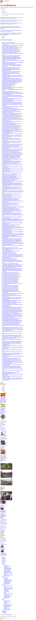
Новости (3, 557)
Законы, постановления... (8, 595)
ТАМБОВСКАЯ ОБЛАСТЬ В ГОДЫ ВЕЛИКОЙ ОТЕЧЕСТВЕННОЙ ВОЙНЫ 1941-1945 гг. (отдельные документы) (11, 291)
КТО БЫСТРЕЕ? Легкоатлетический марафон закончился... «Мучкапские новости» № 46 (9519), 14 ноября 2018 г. (11, 79)
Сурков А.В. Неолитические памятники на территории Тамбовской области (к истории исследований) (11, 324)
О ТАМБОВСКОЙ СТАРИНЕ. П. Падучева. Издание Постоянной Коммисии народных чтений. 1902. (13, 63)
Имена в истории (7, 591)
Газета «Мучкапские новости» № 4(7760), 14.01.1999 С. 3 (11, 144)
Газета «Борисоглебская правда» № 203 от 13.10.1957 (10, 160)
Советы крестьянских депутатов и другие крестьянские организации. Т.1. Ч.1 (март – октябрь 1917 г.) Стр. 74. (11, 118)
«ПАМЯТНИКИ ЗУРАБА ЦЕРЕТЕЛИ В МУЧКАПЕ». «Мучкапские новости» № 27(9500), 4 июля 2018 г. (11, 209)
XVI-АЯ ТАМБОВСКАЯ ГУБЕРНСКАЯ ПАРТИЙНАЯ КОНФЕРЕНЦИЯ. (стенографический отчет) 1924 (11, 156)
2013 (3, 390)
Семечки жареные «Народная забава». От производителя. (3, 554)
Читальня (3, 584)
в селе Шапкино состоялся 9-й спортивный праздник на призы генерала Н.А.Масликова (3, 409)
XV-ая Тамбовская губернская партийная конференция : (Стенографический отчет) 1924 (11, 225)
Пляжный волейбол (7, 605)
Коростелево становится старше (7, 42)
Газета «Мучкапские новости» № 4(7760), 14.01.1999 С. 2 (11, 150)
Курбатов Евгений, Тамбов (6, 88)
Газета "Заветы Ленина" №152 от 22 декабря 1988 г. (10, 226)
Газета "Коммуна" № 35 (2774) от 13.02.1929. (9, 146)
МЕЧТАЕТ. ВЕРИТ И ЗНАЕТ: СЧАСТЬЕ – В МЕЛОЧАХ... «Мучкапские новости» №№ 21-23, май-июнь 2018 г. (12, 239)
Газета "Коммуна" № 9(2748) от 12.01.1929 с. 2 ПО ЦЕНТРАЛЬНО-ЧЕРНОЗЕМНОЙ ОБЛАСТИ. (10, 199)
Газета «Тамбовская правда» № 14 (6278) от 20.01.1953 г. (11, 129)
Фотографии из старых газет (2, 548)
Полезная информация (4, 611)
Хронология (6, 578)
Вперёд (3, 37)
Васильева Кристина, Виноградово (8, 85)
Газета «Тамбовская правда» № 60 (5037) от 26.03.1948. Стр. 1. (12, 349)
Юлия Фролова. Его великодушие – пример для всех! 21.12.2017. (12, 369)
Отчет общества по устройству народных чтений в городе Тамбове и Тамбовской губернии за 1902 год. (11, 68)
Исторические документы (8, 588)
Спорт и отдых (3, 599)
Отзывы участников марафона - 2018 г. (8, 83)
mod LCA (6, 392)
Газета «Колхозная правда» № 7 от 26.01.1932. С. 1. (10, 202)
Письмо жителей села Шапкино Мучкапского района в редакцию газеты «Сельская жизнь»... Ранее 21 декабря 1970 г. (12, 308)
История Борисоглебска (8, 580)
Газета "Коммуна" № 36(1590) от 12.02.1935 (9, 285)
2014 (3, 389)
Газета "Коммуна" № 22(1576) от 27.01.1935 (9, 289)
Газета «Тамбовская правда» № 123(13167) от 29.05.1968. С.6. (12, 331)
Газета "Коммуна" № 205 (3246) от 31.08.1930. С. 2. (10, 125)
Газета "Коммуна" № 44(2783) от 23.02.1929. (9, 108)
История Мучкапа (7, 582)
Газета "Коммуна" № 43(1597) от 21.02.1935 (9, 280)
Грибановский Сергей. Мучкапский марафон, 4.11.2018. (11, 81)
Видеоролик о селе (3, 511)
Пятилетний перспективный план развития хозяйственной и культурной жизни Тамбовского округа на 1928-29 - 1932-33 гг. (12, 261)
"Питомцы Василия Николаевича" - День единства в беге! (11, 92)
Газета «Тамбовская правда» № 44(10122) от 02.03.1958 (11, 322)
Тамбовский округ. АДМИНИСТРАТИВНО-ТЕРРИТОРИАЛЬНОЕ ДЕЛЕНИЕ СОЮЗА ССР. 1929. (11, 177)
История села (6, 577)
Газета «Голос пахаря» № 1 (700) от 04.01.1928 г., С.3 (10, 359)
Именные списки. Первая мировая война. (8, 575)
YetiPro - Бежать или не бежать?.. (7, 84)
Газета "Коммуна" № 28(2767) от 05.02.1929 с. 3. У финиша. (11, 242)
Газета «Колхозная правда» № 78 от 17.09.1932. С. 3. (10, 186)
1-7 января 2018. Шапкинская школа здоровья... (9, 358)
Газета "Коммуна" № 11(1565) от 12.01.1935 (9, 288)
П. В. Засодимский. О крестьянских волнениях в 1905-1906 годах (10, 30)
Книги (5, 592)
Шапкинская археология (8, 579)
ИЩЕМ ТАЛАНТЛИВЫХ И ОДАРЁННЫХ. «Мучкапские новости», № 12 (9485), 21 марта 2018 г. (11, 303)
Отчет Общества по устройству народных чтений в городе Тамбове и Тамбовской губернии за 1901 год (11, 319)
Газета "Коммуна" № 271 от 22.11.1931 (8, 252)
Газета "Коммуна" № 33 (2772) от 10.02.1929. (9, 157)
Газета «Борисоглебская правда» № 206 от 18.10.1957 (10, 314)
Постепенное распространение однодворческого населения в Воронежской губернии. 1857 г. (10, 27)
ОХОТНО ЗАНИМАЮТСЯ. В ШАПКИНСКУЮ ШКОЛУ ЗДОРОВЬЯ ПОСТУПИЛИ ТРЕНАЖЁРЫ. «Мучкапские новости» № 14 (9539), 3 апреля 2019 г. (11, 58)
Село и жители (3, 563)
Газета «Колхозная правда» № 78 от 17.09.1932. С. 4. (10, 175)
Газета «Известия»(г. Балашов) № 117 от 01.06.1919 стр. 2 (9, 20)
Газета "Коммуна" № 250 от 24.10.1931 (8, 259)
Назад (3, 36)
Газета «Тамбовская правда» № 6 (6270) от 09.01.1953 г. (11, 135)
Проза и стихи (6, 594)
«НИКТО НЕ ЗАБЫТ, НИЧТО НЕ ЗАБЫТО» (8, 568)
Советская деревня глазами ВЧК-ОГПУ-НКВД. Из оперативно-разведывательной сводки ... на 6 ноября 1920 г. (12, 312)
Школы (5, 573)
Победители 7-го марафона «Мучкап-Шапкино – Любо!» (11, 80)
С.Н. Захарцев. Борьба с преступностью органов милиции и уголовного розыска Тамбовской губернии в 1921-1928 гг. (12, 310)
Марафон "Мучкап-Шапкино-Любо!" (7, 609)
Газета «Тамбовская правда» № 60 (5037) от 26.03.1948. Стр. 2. (12, 351)
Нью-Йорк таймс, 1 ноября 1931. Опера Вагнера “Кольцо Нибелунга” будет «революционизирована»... (11, 52)
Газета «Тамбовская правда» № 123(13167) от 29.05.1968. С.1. (12, 333)
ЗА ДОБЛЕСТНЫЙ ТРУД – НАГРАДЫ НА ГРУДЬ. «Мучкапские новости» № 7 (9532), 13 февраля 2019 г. (12, 46)
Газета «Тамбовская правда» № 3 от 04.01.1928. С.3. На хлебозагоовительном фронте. (11, 251)
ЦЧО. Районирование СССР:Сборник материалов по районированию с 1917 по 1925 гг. (10, 179)
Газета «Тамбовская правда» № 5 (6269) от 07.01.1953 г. (11, 141)
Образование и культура (8, 571)
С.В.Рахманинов (6, 597)
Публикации (4, 11)
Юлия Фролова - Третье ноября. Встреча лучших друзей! (11, 75)
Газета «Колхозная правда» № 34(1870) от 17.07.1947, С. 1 (11, 327)
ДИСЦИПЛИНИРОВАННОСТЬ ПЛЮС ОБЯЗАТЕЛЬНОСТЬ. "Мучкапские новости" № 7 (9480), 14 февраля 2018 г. (12, 321)
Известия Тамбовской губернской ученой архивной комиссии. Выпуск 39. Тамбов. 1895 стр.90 (12, 317)
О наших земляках (7, 570)
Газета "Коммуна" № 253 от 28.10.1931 (8, 258)
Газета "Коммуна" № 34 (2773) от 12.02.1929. (9, 151)
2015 (3, 388)
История (3, 576)
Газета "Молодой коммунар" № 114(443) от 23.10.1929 (9, 22)
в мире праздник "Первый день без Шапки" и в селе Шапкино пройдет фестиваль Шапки (3, 398)
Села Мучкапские (7, 583)
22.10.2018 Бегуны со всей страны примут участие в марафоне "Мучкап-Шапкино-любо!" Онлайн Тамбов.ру (12, 114)
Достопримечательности (8, 572)
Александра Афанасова (6, 86)
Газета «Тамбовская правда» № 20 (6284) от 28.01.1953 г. (11, 126)
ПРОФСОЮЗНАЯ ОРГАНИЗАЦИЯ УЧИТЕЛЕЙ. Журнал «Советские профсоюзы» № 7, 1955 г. (11, 301)
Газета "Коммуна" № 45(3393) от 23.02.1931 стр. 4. (10, 274)
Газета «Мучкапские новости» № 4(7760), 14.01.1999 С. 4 (11, 145)
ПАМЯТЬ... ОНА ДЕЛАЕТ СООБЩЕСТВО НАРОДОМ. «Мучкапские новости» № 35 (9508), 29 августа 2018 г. (11, 153)
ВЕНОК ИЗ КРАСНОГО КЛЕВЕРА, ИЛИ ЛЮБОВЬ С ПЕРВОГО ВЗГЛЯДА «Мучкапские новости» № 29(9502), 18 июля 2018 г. (13, 191)
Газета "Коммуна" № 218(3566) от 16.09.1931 (9, 279)
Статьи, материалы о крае (8, 593)
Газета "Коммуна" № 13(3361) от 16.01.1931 (9, 275)
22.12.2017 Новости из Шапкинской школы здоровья (10, 365)
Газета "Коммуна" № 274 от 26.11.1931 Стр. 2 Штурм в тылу (12, 233)
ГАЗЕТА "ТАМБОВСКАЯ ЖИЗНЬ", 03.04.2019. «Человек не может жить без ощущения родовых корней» (12, 48)
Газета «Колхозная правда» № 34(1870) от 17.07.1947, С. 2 (11, 328)
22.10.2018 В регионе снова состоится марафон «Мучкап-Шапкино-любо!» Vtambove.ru (11, 112)
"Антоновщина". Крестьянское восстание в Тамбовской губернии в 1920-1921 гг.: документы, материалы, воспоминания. (12, 255)
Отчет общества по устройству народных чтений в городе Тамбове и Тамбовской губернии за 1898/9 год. (11, 56)
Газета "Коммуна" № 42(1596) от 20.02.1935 (9, 281)
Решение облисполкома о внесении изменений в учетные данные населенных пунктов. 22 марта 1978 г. (12, 294)
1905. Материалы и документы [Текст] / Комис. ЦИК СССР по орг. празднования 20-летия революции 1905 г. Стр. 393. (12, 116)
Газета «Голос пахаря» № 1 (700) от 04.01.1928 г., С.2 (10, 360)
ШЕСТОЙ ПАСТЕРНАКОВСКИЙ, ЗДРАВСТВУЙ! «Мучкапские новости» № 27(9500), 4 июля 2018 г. (13, 207)
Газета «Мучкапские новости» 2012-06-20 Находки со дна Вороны (13, 325)
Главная (3, 9)
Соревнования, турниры (8, 604)
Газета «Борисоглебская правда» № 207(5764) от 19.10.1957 (11, 154)
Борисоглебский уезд (7, 581)
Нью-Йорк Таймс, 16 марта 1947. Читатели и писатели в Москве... (13, 53)
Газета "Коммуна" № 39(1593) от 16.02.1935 (9, 282)
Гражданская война (7, 569)
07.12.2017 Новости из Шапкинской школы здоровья (10, 366)
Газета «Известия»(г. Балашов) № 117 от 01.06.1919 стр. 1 (9, 17)
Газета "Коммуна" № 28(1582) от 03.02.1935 (9, 286)
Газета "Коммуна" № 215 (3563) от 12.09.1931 (9, 278)
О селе (5, 564)
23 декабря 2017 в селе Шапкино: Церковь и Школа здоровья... (12, 367)
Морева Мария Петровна (6, 306)
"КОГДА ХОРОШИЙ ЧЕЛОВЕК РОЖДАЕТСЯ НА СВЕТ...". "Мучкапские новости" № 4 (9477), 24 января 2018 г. (12, 336)
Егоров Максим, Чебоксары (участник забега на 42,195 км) (11, 87)
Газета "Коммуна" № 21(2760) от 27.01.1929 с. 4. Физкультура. (12, 245)
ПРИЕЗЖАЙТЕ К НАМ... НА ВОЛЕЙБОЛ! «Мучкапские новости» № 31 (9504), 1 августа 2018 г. (11, 174)
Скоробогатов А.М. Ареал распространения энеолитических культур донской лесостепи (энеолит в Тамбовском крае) (12, 342)
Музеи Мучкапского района (4, 560)
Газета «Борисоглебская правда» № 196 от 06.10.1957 (10, 161)
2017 (3, 386)
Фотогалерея (4, 612)
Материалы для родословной (6, 590)
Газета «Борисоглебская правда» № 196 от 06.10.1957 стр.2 (11, 313)
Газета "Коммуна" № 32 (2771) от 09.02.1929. (9, 162)
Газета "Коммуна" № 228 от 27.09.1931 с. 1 (9, 247)
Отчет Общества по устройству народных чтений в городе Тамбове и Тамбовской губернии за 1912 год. (11, 72)
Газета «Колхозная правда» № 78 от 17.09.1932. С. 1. (10, 212)
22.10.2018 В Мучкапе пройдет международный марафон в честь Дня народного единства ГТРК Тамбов (12, 110)
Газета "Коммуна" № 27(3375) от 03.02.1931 (9, 272)
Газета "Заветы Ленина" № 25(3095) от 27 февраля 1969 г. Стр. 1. (12, 171)
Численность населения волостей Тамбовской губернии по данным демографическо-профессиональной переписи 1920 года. (12, 214)
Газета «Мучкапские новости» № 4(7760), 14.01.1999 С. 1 (11, 149)
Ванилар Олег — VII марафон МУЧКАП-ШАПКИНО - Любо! (12, 89)
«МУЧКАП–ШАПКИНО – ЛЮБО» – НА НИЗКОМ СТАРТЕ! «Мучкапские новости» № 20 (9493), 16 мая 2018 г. (12, 241)
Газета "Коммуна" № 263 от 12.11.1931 (8, 253)
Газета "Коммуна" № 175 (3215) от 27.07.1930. (9, 128)
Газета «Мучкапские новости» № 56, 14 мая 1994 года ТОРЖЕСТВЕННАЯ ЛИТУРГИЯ (11, 372)
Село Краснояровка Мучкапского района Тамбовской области (3, 513)
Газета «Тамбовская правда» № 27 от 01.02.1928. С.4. (10, 187)
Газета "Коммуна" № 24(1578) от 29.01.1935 (9, 287)
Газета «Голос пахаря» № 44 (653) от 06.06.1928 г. (10, 218)
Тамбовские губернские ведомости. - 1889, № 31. (10, 127)
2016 (3, 387)
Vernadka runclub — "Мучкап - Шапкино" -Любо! (10, 82)
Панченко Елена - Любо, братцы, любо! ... (9, 91)
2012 (3, 391)
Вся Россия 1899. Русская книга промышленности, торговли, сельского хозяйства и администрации (12, 124)
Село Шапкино (9, 614)
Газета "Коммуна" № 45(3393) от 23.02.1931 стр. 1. (10, 273)
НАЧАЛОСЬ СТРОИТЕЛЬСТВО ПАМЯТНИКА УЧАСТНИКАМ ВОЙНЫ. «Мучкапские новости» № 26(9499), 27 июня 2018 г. (13, 220)
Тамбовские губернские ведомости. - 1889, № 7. (10, 138)
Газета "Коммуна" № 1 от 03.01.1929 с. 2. (8, 203)
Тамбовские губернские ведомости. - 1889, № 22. (10, 130)
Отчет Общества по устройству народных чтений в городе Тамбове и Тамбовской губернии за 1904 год (11, 277)
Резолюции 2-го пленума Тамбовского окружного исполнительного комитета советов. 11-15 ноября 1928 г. (11, 264)
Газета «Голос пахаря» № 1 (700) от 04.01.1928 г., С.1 (10, 361)
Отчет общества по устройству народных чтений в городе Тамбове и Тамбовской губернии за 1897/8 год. (11, 50)
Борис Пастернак (7, 596)
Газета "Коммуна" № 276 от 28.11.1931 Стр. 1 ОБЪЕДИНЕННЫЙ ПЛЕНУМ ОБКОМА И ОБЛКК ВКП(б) (12, 235)
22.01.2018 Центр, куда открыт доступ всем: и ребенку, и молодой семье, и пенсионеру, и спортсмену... (12, 338)
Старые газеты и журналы (8, 587)
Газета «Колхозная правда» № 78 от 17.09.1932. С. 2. (10, 197)
